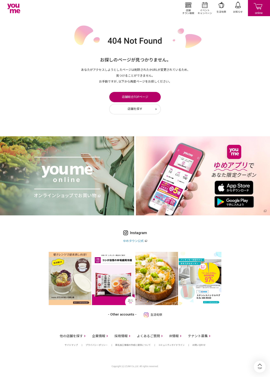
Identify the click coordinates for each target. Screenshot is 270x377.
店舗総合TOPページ (135, 97)
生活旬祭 (221, 8)
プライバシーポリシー (97, 345)
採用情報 (121, 336)
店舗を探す (135, 109)
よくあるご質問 (148, 336)
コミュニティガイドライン (171, 345)
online (259, 8)
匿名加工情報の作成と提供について (133, 345)
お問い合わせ (199, 345)
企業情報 (98, 336)
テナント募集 (198, 336)
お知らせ (238, 8)
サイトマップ (71, 345)
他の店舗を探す (71, 336)
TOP (260, 367)
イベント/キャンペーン (205, 8)
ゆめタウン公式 (133, 241)
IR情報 (174, 336)
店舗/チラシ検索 (188, 8)
